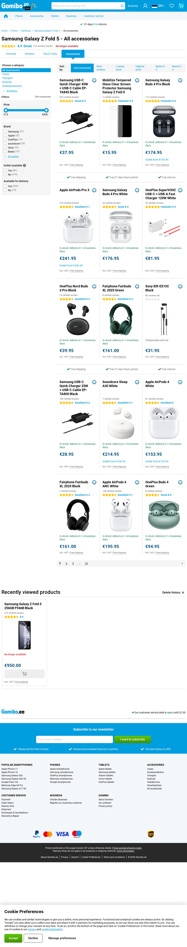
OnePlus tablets (106, 782)
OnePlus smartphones (61, 775)
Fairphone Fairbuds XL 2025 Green (116, 288)
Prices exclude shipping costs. (127, 848)
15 (86, 563)
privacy (32, 929)
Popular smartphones (17, 764)
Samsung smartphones (61, 772)
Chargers (151, 775)
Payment (5, 799)
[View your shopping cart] (181, 5)
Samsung (26, 31)
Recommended (82, 68)
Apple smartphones (59, 769)
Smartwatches (154, 785)
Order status (7, 803)
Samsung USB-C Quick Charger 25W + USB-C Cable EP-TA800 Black (74, 388)
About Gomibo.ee (49, 857)
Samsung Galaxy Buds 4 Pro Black (157, 82)
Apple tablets (105, 769)
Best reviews (101, 68)
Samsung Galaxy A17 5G (13, 788)
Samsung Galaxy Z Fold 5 (47, 31)
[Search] (122, 6)
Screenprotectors (155, 772)
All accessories (70, 31)
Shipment (6, 809)
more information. (126, 851)
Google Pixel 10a (9, 782)
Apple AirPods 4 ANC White (114, 484)
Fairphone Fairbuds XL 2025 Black (74, 484)
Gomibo (104, 795)
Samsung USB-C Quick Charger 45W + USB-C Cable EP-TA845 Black (74, 86)
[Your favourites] (171, 5)
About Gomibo (106, 799)
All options (12, 91)
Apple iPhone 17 (9, 769)
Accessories (36, 16)
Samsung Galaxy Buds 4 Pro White (115, 192)
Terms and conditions (114, 857)
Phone (19, 16)
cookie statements (52, 929)
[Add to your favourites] (94, 80)
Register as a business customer (66, 803)
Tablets (55, 16)
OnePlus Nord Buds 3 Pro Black (74, 288)
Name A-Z (160, 68)
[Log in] (145, 5)
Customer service (93, 16)
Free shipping (76, 165)
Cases (150, 769)
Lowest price (120, 68)
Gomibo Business (58, 799)
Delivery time (7, 806)
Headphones (153, 782)
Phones (55, 764)
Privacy (64, 857)
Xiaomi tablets (106, 775)
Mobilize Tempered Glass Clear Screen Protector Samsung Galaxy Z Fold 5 (116, 86)
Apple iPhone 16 (9, 772)
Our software (105, 803)
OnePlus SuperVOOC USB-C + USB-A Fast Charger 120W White (160, 194)
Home (4, 31)
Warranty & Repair (10, 816)
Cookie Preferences (91, 857)
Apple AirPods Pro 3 (74, 190)
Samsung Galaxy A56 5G (13, 779)
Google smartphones (60, 782)
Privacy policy (105, 806)
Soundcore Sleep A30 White (114, 384)
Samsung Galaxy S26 (12, 775)
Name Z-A (177, 68)
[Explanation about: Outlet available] (24, 165)
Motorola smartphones (61, 779)
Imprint (75, 857)
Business (71, 16)
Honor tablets (105, 779)
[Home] (6, 16)
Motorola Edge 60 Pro (12, 785)
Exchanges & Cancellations (14, 812)
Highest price (140, 68)
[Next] (182, 563)
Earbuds (151, 779)
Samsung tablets (107, 772)
